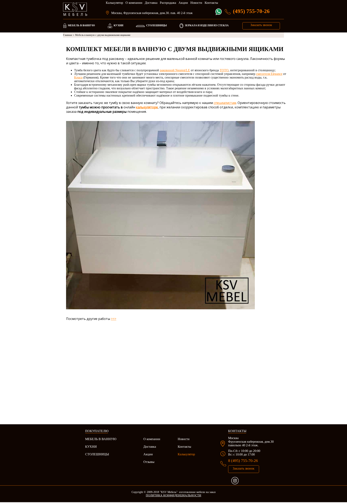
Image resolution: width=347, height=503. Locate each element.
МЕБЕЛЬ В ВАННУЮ (81, 25)
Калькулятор (114, 2)
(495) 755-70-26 (251, 11)
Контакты (211, 2)
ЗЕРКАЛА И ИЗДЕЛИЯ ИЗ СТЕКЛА (207, 25)
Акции (183, 2)
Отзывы (148, 462)
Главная (68, 35)
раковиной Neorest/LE (175, 70)
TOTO (224, 70)
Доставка (151, 2)
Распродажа (168, 2)
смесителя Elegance (269, 74)
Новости (196, 2)
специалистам (225, 103)
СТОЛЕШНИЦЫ (156, 25)
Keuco (78, 77)
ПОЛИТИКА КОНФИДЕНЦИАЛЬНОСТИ (173, 495)
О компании (134, 2)
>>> (113, 319)
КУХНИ (118, 25)
